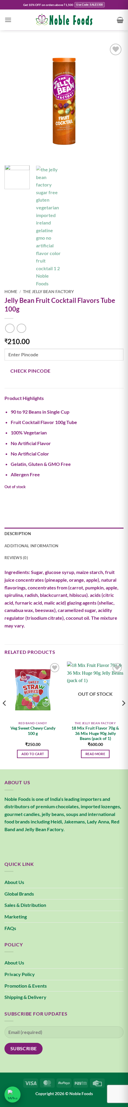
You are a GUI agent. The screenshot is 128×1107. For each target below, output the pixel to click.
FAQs (10, 928)
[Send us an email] (31, 844)
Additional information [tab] (31, 545)
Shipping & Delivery (25, 997)
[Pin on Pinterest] (53, 498)
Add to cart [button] (32, 754)
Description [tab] (17, 533)
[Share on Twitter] (31, 498)
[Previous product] (21, 328)
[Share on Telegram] (85, 498)
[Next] (113, 101)
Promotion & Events (25, 986)
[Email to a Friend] (42, 498)
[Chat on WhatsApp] (12, 1095)
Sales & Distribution (25, 905)
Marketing (15, 916)
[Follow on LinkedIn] (42, 844)
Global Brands (19, 893)
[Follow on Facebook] (10, 844)
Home (10, 291)
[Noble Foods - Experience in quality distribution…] (64, 20)
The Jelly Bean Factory (48, 291)
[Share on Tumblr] (74, 498)
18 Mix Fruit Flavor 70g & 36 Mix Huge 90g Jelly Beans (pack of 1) (95, 733)
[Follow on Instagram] (21, 844)
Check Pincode (30, 371)
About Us (14, 882)
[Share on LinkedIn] (63, 498)
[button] (8, 19)
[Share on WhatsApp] (10, 498)
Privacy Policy (19, 974)
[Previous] (14, 101)
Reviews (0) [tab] (16, 557)
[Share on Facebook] (21, 498)
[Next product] (9, 328)
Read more (95, 754)
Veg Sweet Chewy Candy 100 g (32, 731)
